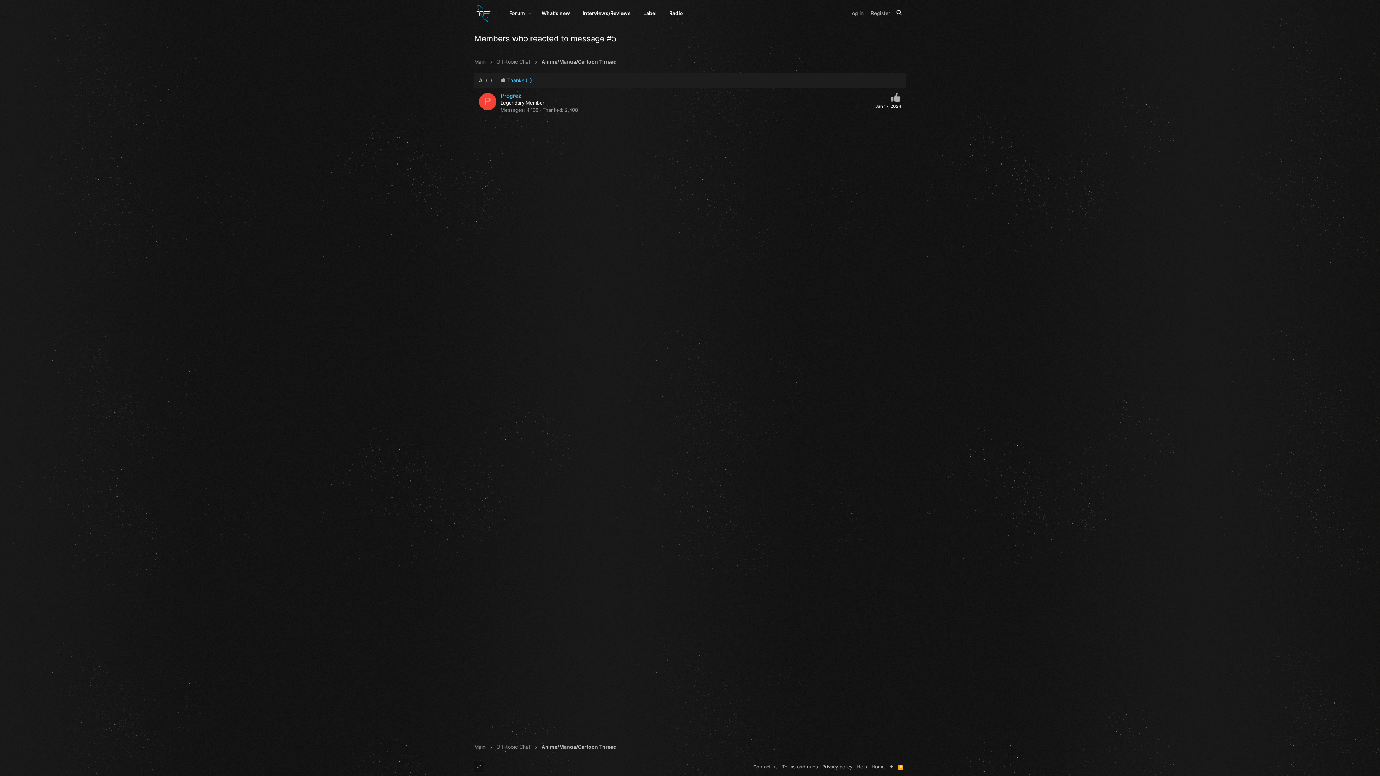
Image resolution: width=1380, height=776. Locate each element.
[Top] (891, 766)
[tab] (516, 81)
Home (878, 767)
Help (862, 767)
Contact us (765, 767)
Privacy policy (837, 767)
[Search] (899, 13)
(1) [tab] (485, 80)
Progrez (511, 95)
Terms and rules (800, 767)
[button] (530, 13)
